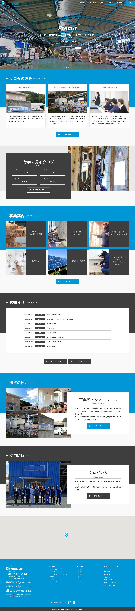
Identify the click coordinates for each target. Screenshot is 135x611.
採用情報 (119, 3)
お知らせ (110, 3)
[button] (130, 3)
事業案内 (82, 3)
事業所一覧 (93, 3)
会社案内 (101, 3)
